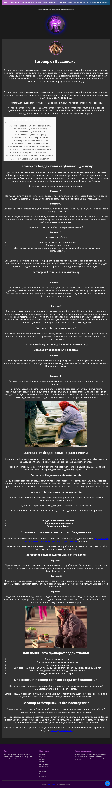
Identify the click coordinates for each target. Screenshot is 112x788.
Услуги (44, 2)
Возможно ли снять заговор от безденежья (30, 146)
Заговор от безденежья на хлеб (32, 131)
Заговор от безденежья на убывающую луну (30, 125)
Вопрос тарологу (51, 784)
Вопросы (38, 2)
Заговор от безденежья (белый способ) (32, 140)
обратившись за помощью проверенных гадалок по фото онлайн (66, 540)
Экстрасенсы (96, 2)
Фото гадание (11, 2)
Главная (24, 2)
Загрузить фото (53, 2)
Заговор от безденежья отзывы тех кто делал (32, 149)
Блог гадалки (77, 2)
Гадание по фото (66, 2)
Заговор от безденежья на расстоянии (30, 137)
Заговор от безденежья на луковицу (32, 129)
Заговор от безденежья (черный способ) (32, 143)
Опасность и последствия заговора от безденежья (30, 155)
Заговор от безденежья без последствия (30, 159)
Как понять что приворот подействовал (30, 152)
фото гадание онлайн (61, 730)
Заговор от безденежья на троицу (32, 134)
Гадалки (31, 2)
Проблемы (87, 2)
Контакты (105, 2)
